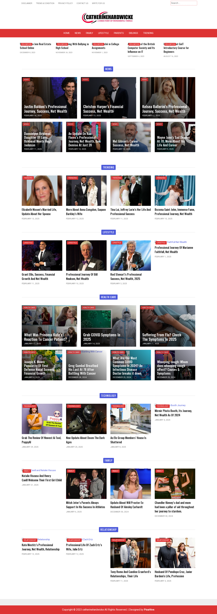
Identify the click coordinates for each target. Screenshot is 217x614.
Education (26, 44)
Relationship (30, 540)
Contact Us (82, 3)
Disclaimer (26, 3)
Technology (29, 406)
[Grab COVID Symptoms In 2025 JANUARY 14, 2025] (108, 325)
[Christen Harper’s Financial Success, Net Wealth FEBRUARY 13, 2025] (108, 97)
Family (89, 33)
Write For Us (98, 3)
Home (67, 33)
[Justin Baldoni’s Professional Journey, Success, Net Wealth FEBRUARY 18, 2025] (49, 97)
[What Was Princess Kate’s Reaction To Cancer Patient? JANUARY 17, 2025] (49, 325)
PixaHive (149, 609)
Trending (148, 33)
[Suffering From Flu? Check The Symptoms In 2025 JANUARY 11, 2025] (167, 325)
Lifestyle (103, 33)
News (78, 33)
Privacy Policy (65, 3)
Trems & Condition (45, 3)
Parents (119, 33)
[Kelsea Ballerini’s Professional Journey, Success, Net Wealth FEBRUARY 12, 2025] (167, 97)
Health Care (29, 308)
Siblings (133, 33)
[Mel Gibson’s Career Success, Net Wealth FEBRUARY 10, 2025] (130, 136)
